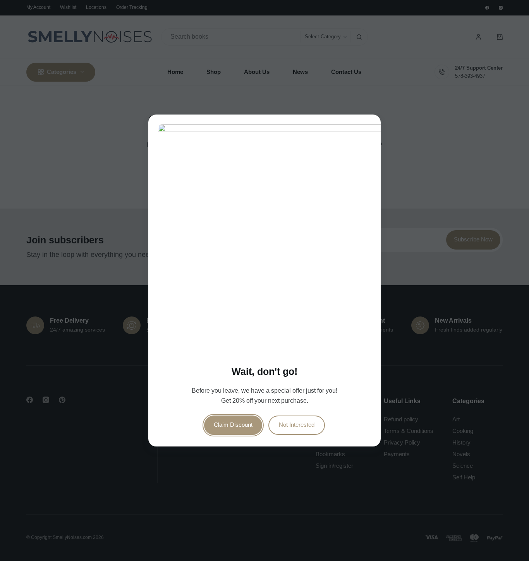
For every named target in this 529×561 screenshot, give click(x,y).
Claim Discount (233, 425)
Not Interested (296, 425)
